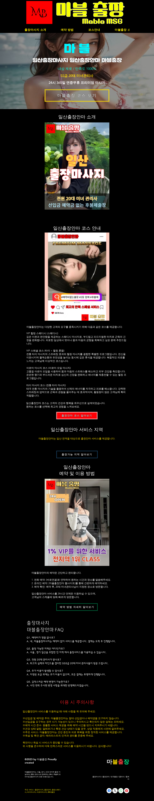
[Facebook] (109, 790)
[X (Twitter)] (115, 790)
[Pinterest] (126, 790)
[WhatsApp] (120, 790)
